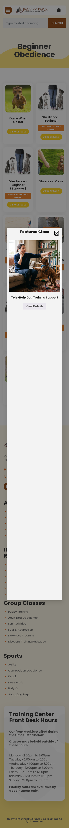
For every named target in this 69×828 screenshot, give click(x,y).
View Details (35, 306)
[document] (34, 414)
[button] (57, 233)
